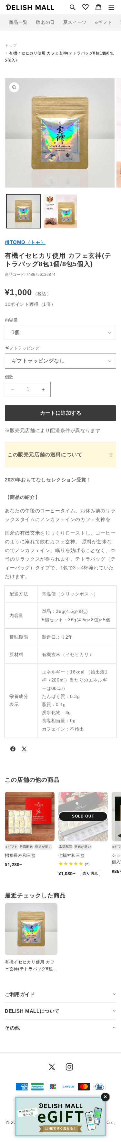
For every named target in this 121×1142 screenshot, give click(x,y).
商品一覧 (18, 22)
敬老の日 (45, 22)
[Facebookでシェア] (13, 750)
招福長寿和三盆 (20, 855)
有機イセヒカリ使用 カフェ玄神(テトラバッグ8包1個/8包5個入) (30, 966)
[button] (72, 7)
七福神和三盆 (71, 855)
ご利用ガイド (20, 994)
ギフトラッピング (22, 348)
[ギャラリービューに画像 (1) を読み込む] (23, 211)
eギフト (103, 22)
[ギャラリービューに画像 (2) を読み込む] (60, 211)
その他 (12, 1028)
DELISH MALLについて (32, 1011)
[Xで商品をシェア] (24, 750)
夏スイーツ (75, 22)
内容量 (11, 319)
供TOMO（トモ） (25, 242)
